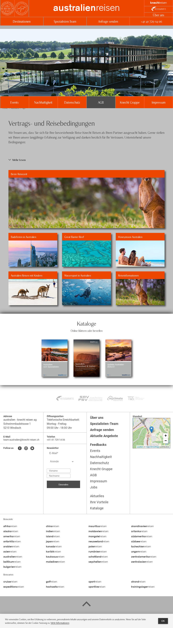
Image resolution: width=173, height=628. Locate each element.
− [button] (166, 441)
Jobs (93, 487)
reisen (86, 8)
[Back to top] (86, 604)
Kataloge (97, 508)
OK (163, 621)
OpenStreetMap (152, 446)
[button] (86, 160)
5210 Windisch (12, 427)
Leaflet (140, 446)
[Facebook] (20, 448)
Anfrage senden (108, 21)
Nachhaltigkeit (43, 102)
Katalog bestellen (54, 349)
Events (14, 102)
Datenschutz (72, 102)
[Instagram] (26, 448)
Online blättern (54, 367)
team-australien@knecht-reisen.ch (21, 439)
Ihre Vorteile (99, 502)
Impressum (158, 102)
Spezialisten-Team (65, 21)
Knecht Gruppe (130, 102)
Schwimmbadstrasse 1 (17, 423)
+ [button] (166, 435)
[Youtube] (32, 448)
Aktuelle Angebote (104, 436)
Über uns (158, 15)
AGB (101, 102)
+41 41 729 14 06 (151, 21)
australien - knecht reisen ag (20, 419)
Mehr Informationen (60, 622)
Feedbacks (98, 445)
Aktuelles (97, 496)
